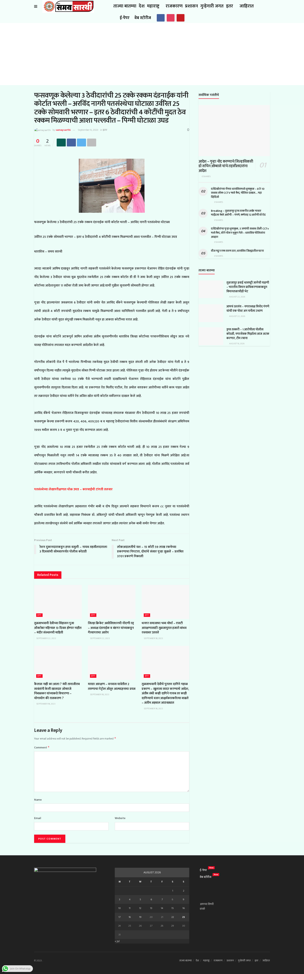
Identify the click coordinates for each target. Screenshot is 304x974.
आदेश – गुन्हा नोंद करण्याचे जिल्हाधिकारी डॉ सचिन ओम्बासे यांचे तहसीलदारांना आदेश (226, 166)
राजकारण (174, 6)
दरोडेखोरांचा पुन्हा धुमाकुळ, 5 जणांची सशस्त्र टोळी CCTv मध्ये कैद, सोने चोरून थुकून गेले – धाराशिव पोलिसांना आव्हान (240, 232)
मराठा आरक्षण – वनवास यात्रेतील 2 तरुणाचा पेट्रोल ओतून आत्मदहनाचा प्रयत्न (111, 686)
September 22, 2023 (46, 638)
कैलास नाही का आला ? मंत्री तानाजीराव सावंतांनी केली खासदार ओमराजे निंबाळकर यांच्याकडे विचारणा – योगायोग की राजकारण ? (57, 691)
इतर (229, 6)
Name (38, 800)
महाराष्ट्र (153, 6)
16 (183, 908)
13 (151, 908)
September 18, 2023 (153, 638)
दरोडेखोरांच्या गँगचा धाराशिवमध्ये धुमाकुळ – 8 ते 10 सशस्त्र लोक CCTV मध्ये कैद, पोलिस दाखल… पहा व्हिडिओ (237, 192)
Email (37, 818)
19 (140, 917)
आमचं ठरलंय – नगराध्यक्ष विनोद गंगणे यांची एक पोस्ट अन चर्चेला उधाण (247, 308)
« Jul (117, 941)
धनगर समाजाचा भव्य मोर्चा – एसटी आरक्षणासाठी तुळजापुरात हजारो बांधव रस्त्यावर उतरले (164, 627)
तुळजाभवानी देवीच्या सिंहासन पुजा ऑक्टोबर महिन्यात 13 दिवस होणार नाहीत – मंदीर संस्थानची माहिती (57, 627)
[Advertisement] (152, 54)
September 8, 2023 (88, 130)
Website (120, 818)
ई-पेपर (124, 17)
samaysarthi (63, 130)
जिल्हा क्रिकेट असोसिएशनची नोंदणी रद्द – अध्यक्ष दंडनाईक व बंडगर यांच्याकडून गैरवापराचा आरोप (111, 627)
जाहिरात (246, 6)
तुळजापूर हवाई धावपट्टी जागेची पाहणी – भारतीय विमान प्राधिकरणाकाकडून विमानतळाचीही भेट (247, 287)
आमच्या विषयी (207, 904)
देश (142, 6)
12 (140, 908)
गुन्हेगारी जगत (212, 6)
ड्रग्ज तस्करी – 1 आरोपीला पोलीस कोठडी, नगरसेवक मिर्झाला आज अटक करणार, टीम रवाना (247, 334)
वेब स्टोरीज (142, 17)
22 (172, 917)
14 (162, 908)
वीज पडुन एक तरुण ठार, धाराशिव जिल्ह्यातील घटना (237, 250)
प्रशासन (191, 6)
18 (130, 917)
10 (119, 908)
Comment (42, 747)
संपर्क (202, 908)
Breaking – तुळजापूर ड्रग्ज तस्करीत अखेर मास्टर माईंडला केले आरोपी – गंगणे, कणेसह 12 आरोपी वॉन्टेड (238, 212)
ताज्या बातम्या (124, 6)
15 (172, 908)
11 (129, 908)
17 (119, 917)
